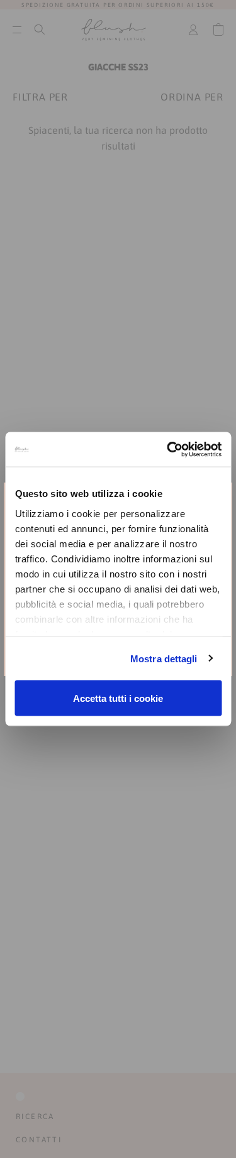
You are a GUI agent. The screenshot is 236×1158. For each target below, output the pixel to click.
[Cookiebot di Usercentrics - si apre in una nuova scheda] (168, 449)
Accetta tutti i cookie (118, 698)
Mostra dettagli (164, 658)
